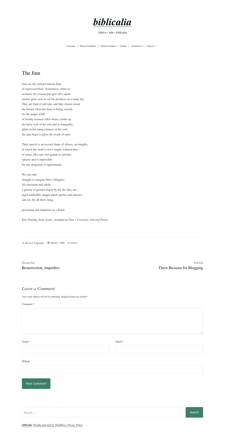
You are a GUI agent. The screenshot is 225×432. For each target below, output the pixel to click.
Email (120, 341)
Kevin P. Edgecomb (34, 242)
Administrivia (136, 46)
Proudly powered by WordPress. (50, 425)
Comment (28, 304)
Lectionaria (71, 46)
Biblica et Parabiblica (88, 46)
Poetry (74, 242)
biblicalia (112, 21)
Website (26, 361)
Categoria (150, 46)
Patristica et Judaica (108, 46)
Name (26, 341)
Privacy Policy (75, 425)
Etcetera (123, 46)
